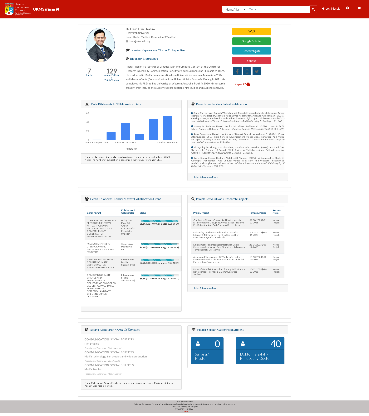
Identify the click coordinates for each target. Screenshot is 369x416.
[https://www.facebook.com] (237, 71)
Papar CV (241, 84)
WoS (251, 31)
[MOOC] (359, 8)
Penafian (184, 412)
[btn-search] (313, 9)
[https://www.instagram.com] (247, 71)
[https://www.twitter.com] (256, 71)
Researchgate (252, 51)
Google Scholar (252, 41)
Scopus (251, 60)
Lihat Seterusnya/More (206, 176)
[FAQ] (347, 8)
